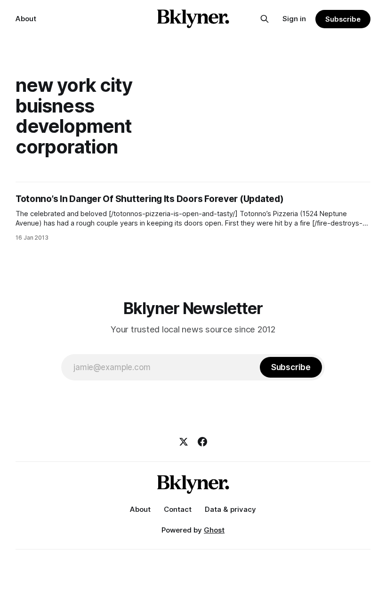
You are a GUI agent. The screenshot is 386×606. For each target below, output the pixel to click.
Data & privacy (230, 509)
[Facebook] (202, 441)
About (26, 18)
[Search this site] (264, 18)
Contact (178, 509)
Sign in (294, 18)
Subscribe (343, 19)
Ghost (214, 529)
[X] (183, 441)
